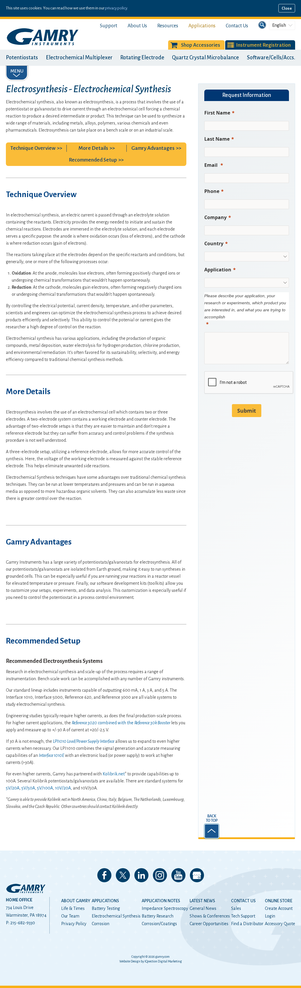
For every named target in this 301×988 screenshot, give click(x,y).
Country (213, 243)
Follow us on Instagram (160, 875)
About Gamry (75, 900)
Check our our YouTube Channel (178, 875)
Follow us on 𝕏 (123, 875)
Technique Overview (33, 148)
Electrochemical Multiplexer (79, 58)
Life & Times (73, 908)
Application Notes (161, 900)
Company (215, 217)
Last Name (217, 139)
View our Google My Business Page (197, 875)
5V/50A (28, 788)
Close (287, 8)
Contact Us (237, 25)
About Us (137, 25)
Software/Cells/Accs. (271, 58)
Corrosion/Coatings (159, 923)
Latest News (202, 900)
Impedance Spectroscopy (165, 908)
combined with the (121, 722)
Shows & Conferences (210, 916)
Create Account (278, 908)
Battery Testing (106, 908)
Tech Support (243, 916)
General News (203, 908)
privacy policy (116, 8)
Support (108, 25)
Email (211, 165)
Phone (211, 191)
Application (217, 269)
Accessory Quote (280, 923)
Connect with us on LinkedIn (141, 875)
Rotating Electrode (142, 58)
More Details (93, 148)
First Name (217, 113)
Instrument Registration (263, 45)
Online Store (278, 900)
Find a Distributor (247, 923)
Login (270, 916)
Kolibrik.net (114, 774)
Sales (236, 908)
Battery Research (157, 916)
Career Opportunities (209, 923)
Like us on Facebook (104, 875)
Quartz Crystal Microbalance (205, 58)
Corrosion (100, 923)
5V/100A (45, 788)
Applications (201, 25)
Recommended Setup (93, 160)
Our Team (70, 916)
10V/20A (63, 788)
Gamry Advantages (153, 148)
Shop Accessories (200, 45)
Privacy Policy (73, 923)
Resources (167, 25)
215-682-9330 (22, 922)
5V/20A (12, 788)
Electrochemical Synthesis (116, 916)
